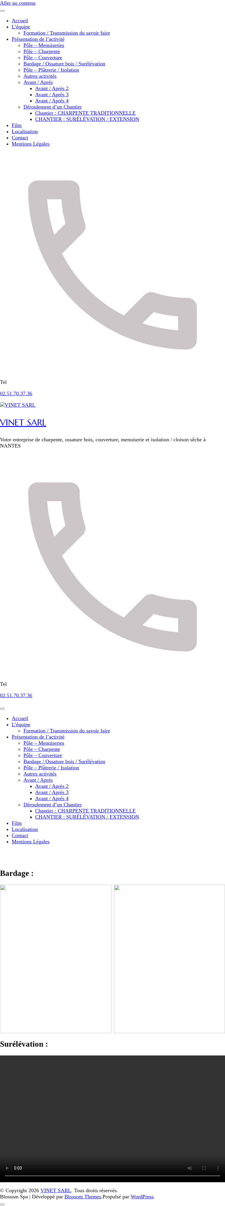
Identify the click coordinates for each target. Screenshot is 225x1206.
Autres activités (40, 76)
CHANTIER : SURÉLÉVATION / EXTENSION (87, 119)
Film (17, 125)
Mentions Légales (31, 144)
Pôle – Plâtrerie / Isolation (51, 70)
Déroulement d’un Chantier (52, 107)
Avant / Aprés (38, 82)
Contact (20, 138)
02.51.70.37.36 (16, 393)
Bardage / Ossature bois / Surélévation (64, 64)
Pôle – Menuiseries (43, 45)
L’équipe (21, 27)
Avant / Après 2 (52, 88)
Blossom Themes (82, 1197)
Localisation (25, 131)
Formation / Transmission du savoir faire (66, 33)
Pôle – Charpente (41, 51)
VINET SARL (23, 422)
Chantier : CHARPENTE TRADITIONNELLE (85, 113)
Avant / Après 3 (52, 94)
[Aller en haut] (2, 1204)
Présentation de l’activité (38, 39)
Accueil (20, 20)
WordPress (142, 1197)
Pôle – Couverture (42, 57)
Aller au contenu (17, 3)
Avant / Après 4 (52, 101)
